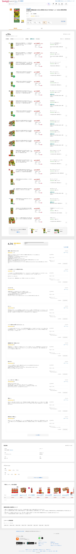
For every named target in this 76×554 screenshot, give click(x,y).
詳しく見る (63, 21)
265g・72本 (47, 525)
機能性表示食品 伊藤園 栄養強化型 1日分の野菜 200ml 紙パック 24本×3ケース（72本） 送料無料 (24, 121)
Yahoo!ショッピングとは (42, 542)
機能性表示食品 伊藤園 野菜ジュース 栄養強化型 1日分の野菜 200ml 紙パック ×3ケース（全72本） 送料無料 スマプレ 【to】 (24, 44)
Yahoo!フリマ (48, 549)
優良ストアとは (40, 543)
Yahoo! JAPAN (35, 549)
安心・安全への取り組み (55, 543)
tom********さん (66, 344)
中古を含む (38, 38)
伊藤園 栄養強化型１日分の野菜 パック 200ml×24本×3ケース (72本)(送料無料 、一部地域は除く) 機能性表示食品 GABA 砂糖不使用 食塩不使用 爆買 (24, 63)
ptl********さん (66, 289)
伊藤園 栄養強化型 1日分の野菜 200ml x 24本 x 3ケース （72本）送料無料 (24, 199)
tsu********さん (66, 381)
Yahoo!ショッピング (28, 549)
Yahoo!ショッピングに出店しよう (56, 545)
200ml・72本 (24, 525)
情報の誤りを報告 (69, 445)
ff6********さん (66, 326)
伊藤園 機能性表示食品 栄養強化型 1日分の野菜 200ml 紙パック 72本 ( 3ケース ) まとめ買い (24, 189)
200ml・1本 (6, 525)
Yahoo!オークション (42, 549)
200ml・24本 (12, 525)
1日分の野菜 (28, 8)
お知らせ (39, 545)
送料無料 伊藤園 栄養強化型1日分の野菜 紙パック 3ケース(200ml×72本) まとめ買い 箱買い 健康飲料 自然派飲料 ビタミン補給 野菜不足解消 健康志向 (24, 170)
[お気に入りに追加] (66, 48)
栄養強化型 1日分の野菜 (20, 531)
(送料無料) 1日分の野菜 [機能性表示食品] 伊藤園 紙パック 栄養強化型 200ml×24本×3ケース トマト (24, 209)
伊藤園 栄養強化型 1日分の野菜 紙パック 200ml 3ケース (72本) (24, 180)
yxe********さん (66, 363)
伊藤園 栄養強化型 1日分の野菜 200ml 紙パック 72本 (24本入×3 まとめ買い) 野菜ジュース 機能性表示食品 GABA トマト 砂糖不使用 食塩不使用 (24, 92)
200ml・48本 (18, 525)
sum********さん (66, 418)
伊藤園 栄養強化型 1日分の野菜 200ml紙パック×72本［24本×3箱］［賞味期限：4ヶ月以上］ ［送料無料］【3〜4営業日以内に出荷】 (24, 151)
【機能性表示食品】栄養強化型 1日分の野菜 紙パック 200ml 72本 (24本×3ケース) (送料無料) (24, 72)
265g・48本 (41, 525)
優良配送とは (53, 542)
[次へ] (71, 494)
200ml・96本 (30, 525)
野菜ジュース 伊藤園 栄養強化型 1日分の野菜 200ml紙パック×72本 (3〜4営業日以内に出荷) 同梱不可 (24, 218)
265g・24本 (36, 525)
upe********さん (66, 252)
